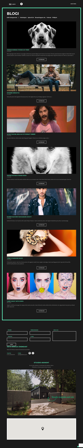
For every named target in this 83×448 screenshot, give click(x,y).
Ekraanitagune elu (40, 17)
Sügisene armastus (13, 93)
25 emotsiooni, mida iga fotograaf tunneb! (21, 134)
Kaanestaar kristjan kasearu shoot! (19, 217)
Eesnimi (9, 330)
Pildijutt (54, 17)
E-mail (32, 336)
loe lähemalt (41, 59)
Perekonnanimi (34, 330)
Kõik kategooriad (12, 17)
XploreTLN (31, 17)
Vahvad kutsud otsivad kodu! (16, 175)
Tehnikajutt (23, 17)
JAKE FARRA (73, 3)
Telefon (10, 336)
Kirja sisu (55, 330)
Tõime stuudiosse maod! (15, 258)
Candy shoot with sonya (15, 301)
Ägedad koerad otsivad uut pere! (18, 50)
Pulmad (49, 17)
